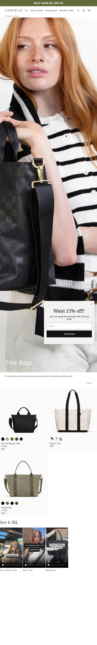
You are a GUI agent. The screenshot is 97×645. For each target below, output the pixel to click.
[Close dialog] (91, 304)
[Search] (78, 10)
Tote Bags (15, 16)
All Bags (8, 16)
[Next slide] (89, 3)
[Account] (83, 10)
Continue (69, 333)
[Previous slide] (6, 3)
